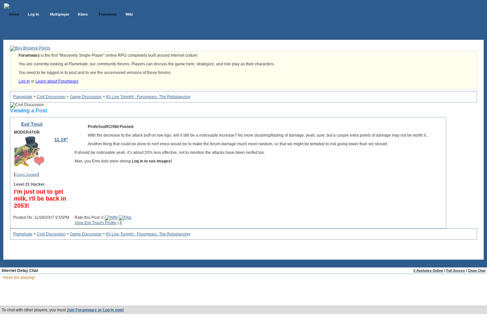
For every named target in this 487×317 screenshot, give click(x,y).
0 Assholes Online (428, 270)
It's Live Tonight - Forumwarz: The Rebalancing (148, 97)
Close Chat (476, 270)
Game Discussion (86, 97)
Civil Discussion (51, 97)
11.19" (61, 139)
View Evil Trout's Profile (96, 223)
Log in (24, 81)
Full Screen (455, 270)
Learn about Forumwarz (57, 81)
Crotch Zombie (26, 174)
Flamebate (22, 97)
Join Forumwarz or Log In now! (95, 310)
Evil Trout (32, 124)
